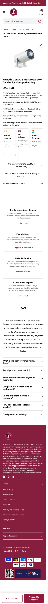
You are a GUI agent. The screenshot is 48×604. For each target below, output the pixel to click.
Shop (14, 30)
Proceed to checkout (34, 598)
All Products (25, 30)
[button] (4, 12)
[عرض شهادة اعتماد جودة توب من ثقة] (28, 571)
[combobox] (23, 21)
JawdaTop (11, 546)
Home (5, 30)
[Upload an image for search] (39, 21)
